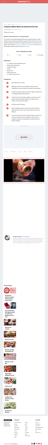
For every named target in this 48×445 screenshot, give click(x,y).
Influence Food (37, 432)
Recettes (8, 24)
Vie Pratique (27, 432)
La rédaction (37, 425)
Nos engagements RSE (39, 427)
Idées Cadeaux (27, 435)
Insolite (15, 435)
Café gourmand (13, 151)
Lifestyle (26, 422)
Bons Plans (16, 425)
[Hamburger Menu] (4, 1)
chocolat (27, 46)
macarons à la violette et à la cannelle (24, 44)
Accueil (5, 24)
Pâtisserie (31, 151)
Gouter (19, 151)
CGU (36, 430)
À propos (36, 422)
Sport (26, 430)
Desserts (13, 24)
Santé (26, 425)
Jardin (15, 437)
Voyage (26, 434)
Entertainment (16, 427)
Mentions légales (38, 429)
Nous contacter (37, 424)
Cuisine (15, 430)
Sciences (26, 427)
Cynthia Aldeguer (8, 29)
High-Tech (16, 434)
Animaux (15, 424)
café (41, 44)
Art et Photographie (17, 422)
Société (26, 429)
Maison (26, 424)
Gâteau (6, 151)
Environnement (16, 429)
